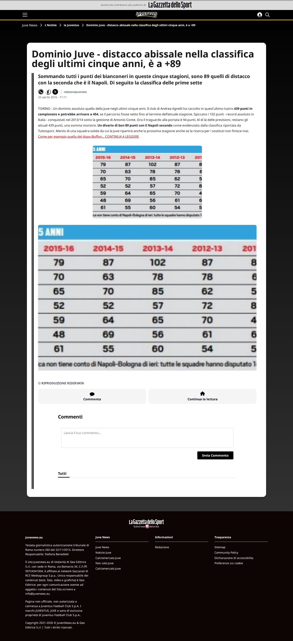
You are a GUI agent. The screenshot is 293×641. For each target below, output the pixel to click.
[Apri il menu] (25, 15)
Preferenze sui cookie (228, 563)
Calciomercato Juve (108, 558)
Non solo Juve (104, 563)
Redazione (162, 547)
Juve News (29, 25)
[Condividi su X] (55, 92)
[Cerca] (268, 15)
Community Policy (226, 552)
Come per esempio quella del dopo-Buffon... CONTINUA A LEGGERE (88, 136)
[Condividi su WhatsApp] (41, 92)
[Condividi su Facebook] (48, 92)
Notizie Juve (103, 552)
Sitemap (219, 547)
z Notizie (51, 25)
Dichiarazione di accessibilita (233, 558)
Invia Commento (215, 455)
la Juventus (71, 25)
